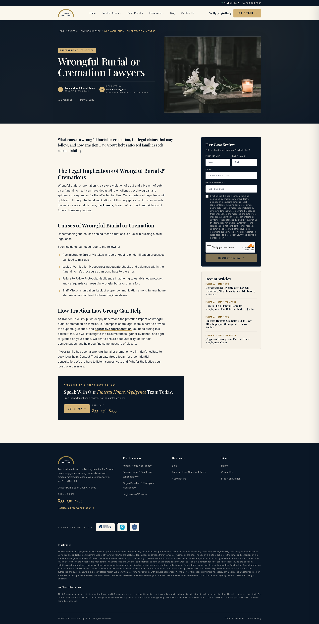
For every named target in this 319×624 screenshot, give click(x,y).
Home (92, 13)
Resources (155, 13)
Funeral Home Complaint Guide (189, 472)
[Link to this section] (55, 173)
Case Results (135, 13)
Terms (251, 235)
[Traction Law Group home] (66, 13)
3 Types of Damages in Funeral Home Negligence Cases (228, 340)
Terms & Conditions (235, 618)
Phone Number (215, 182)
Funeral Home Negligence (84, 31)
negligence (105, 205)
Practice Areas (110, 13)
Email (210, 169)
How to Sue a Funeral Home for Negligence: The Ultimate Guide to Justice (230, 307)
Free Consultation (231, 478)
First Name (213, 156)
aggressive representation (113, 329)
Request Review (229, 257)
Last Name (239, 156)
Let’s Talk (245, 13)
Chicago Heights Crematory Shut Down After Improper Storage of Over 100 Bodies (229, 324)
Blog (172, 13)
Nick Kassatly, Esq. (116, 89)
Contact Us (187, 13)
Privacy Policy (217, 238)
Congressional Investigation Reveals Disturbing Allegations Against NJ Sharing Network (230, 291)
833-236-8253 (253, 3)
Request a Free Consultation (74, 507)
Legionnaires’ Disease (135, 494)
